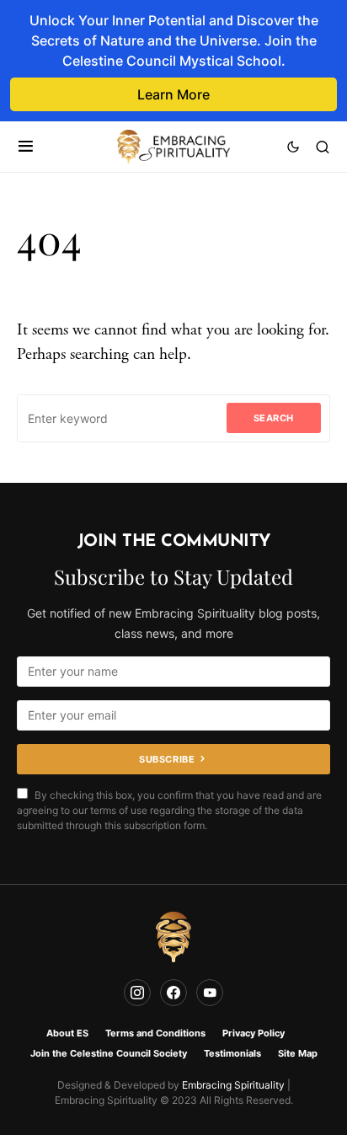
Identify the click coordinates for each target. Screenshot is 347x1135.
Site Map (298, 1053)
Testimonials (232, 1053)
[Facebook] (173, 992)
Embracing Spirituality (233, 1085)
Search (274, 418)
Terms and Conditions (155, 1033)
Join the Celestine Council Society (108, 1053)
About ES (67, 1033)
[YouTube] (209, 992)
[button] (26, 147)
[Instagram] (137, 992)
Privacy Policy (253, 1033)
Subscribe (167, 759)
